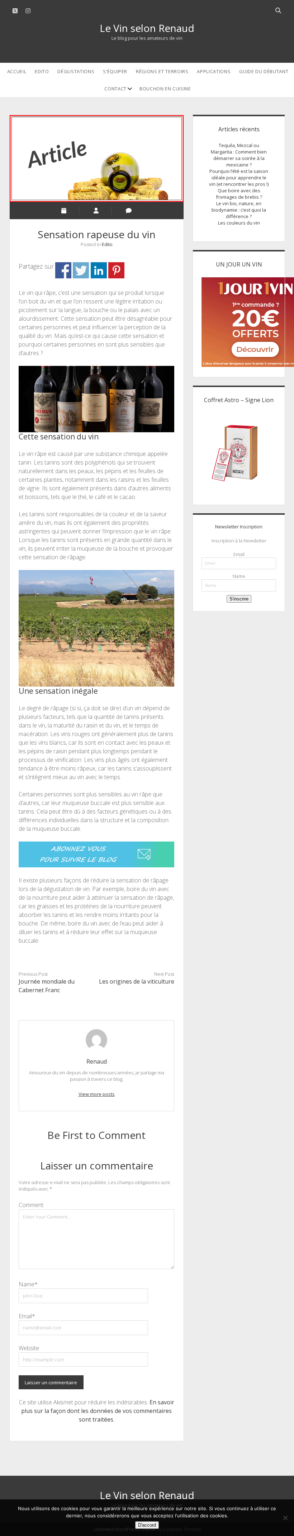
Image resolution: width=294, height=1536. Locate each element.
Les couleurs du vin (239, 223)
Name (239, 576)
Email (239, 554)
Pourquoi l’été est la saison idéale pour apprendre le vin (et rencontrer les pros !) (239, 177)
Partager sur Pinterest (116, 270)
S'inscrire (238, 599)
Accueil (17, 71)
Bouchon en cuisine (165, 88)
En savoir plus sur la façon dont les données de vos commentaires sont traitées (97, 1410)
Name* (28, 1284)
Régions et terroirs (162, 71)
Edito (42, 71)
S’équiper (115, 71)
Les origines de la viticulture (136, 981)
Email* (27, 1316)
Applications (214, 71)
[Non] (285, 1517)
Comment (31, 1205)
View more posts (97, 1094)
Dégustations (75, 71)
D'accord (147, 1525)
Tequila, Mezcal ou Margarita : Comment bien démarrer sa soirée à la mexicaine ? (239, 155)
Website (29, 1348)
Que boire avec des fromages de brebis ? (239, 193)
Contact (115, 88)
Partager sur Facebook (63, 270)
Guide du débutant (263, 71)
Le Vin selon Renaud (147, 28)
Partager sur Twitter (81, 270)
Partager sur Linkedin (99, 270)
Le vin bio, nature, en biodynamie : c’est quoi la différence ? (239, 210)
